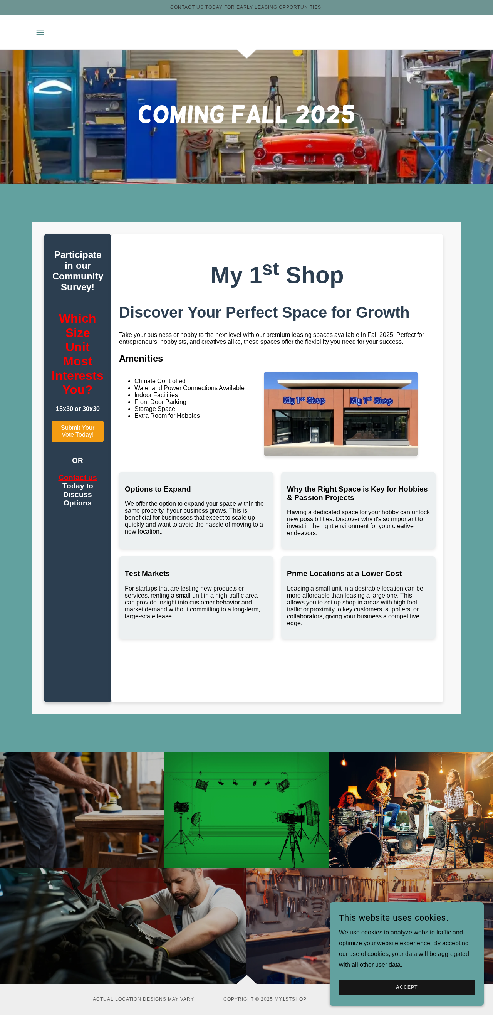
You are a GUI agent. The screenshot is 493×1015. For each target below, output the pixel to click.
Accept (407, 987)
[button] (40, 32)
